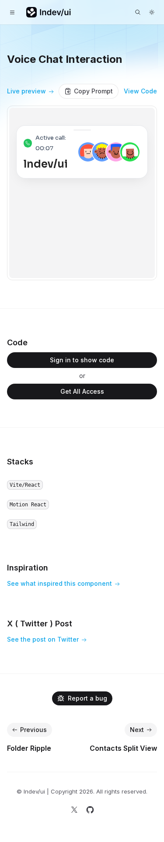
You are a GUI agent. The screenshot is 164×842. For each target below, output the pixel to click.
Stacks (20, 461)
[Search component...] (138, 12)
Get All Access (82, 391)
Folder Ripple (29, 748)
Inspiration (27, 567)
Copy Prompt (93, 91)
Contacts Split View (123, 748)
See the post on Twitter (43, 639)
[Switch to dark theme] (152, 12)
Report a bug (87, 698)
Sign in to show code (82, 360)
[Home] (49, 12)
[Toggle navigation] (12, 12)
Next (137, 729)
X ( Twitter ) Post (39, 623)
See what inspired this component (59, 583)
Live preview (26, 91)
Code (17, 342)
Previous (33, 729)
